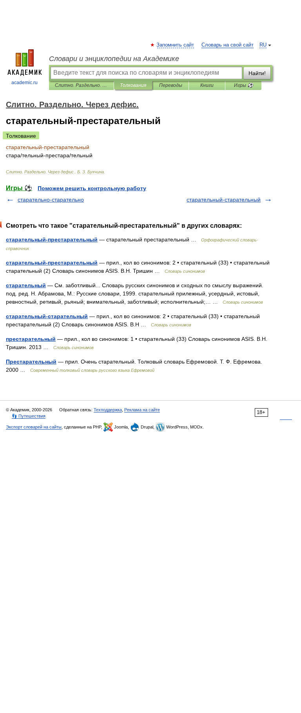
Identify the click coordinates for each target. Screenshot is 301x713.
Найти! (257, 73)
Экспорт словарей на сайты (34, 427)
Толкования (133, 85)
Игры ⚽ (243, 85)
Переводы (170, 85)
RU (263, 45)
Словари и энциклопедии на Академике (114, 59)
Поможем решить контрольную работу (92, 188)
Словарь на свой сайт (227, 45)
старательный (26, 285)
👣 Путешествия (28, 416)
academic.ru (24, 82)
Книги (207, 85)
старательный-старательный (224, 199)
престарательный (31, 339)
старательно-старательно (51, 199)
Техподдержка (108, 409)
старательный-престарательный (52, 239)
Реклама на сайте (142, 409)
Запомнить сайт (175, 45)
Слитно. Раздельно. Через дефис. (81, 85)
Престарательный (31, 361)
